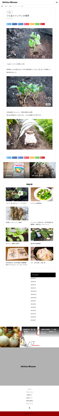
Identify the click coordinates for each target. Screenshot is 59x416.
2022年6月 (33, 307)
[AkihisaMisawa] (11, 2)
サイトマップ (29, 403)
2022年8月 (33, 304)
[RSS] (29, 408)
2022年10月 (33, 297)
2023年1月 (33, 288)
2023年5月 (33, 278)
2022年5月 (33, 310)
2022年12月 (33, 291)
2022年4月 (33, 313)
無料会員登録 (29, 400)
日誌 (10, 12)
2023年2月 (33, 284)
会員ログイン (29, 397)
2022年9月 (33, 300)
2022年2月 (33, 320)
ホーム (29, 389)
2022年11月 (33, 294)
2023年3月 (33, 281)
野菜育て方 (29, 395)
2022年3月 (33, 317)
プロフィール (29, 392)
